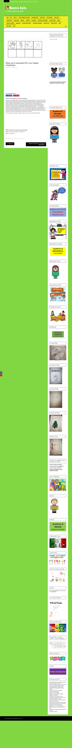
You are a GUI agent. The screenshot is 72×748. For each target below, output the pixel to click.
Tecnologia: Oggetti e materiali (55, 698)
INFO (11, 17)
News (7, 138)
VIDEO (60, 23)
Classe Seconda (49, 17)
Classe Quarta (9, 20)
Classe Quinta (16, 20)
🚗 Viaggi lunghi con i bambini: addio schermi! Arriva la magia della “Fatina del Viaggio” (57, 688)
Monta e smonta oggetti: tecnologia (56, 693)
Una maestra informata (37, 23)
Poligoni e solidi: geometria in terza (56, 696)
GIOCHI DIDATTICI (54, 23)
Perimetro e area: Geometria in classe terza (58, 697)
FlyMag (15, 718)
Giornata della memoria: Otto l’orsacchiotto (58, 699)
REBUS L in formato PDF (10, 133)
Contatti (15, 17)
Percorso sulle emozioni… (43, 20)
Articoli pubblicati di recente (24, 17)
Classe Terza (56, 17)
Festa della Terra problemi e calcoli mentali (57, 703)
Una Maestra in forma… (26, 23)
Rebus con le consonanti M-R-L (20, 138)
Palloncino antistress (54, 695)
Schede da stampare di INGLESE (55, 467)
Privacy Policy (46, 23)
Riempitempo (9, 26)
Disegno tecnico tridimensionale (56, 704)
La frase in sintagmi (53, 711)
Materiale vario (53, 20)
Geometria (28, 20)
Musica (58, 20)
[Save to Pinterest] (1, 375)
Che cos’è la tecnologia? (54, 692)
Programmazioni (35, 17)
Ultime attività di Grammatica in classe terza (58, 702)
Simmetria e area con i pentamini (56, 690)
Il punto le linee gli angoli (54, 691)
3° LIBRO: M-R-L (10, 143)
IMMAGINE (22, 20)
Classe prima (42, 17)
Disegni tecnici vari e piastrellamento (56, 705)
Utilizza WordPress (8, 718)
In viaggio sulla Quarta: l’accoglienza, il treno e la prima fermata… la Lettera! (24, 1)
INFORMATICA (18, 23)
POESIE (14, 26)
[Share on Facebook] (1, 372)
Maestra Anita (17, 8)
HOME (7, 17)
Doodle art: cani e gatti (54, 701)
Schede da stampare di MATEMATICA (57, 466)
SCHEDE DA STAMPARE (10, 23)
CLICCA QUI (54, 591)
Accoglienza (34, 20)
